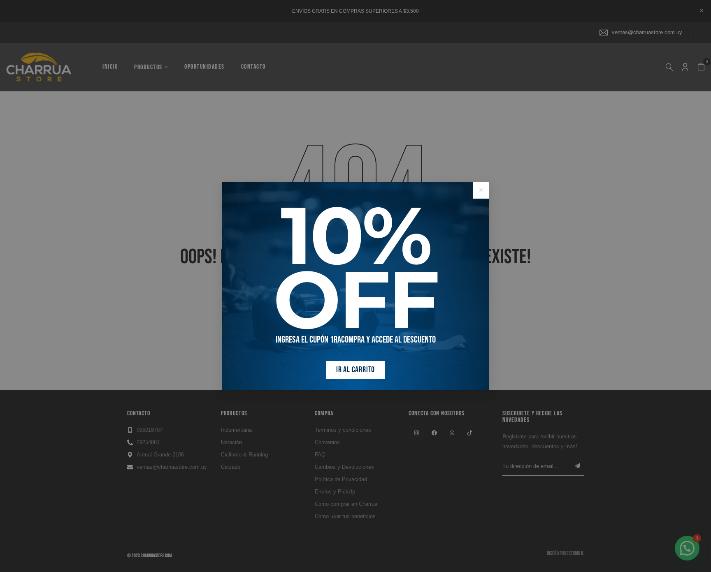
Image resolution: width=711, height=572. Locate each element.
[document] (355, 286)
